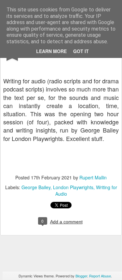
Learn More (51, 51)
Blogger (81, 275)
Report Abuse (100, 275)
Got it (81, 51)
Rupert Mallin (93, 177)
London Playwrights (73, 187)
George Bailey (35, 187)
